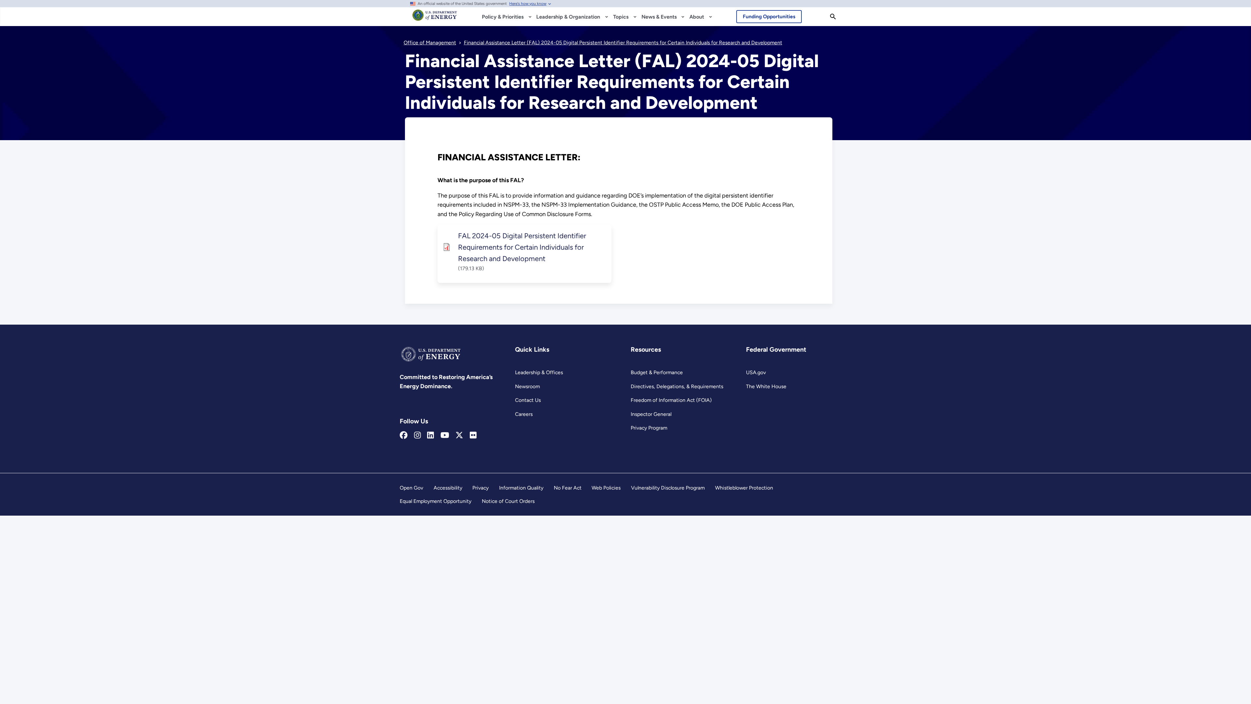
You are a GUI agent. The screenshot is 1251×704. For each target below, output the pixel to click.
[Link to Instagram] (417, 435)
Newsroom (527, 386)
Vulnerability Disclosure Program (668, 488)
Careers (524, 414)
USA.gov (756, 372)
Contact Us (528, 400)
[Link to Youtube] (444, 435)
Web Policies (606, 488)
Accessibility (448, 488)
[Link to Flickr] (473, 435)
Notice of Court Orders (508, 501)
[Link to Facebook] (404, 435)
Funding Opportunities (769, 16)
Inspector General (651, 414)
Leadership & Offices (539, 372)
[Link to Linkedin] (430, 435)
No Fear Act (568, 488)
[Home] (434, 18)
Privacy (480, 488)
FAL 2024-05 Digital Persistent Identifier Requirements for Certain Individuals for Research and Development (522, 247)
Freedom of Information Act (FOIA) (671, 400)
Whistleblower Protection (744, 488)
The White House (766, 386)
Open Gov (411, 488)
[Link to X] (459, 435)
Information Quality (521, 488)
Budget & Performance (657, 372)
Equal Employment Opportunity (435, 501)
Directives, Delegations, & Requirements (677, 386)
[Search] (833, 16)
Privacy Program (649, 428)
